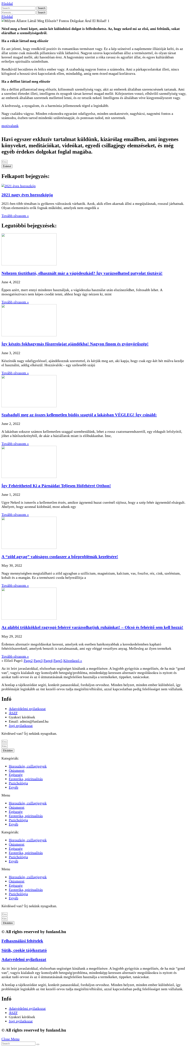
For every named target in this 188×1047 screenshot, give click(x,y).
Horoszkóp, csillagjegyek (28, 766)
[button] (7, 3)
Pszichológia (18, 783)
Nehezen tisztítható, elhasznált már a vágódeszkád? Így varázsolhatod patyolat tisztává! (81, 273)
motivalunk (10, 126)
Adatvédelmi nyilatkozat (23, 959)
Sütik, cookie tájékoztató (24, 950)
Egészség (16, 775)
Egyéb (13, 787)
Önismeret (16, 770)
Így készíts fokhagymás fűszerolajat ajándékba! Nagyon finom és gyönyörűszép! (75, 343)
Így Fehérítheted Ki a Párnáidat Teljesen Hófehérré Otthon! (56, 485)
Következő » (72, 661)
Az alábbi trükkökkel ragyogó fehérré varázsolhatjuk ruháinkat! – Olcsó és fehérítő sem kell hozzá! (92, 627)
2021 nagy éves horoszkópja (27, 194)
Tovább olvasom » (15, 216)
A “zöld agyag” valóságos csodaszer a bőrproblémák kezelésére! (59, 556)
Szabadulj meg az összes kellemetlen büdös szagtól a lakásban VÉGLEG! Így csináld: (79, 414)
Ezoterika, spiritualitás (26, 779)
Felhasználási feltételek (22, 940)
